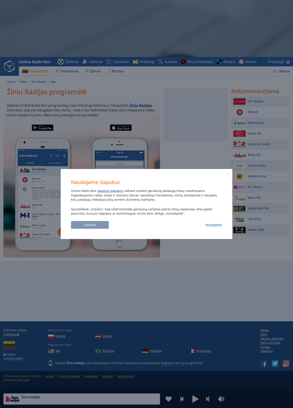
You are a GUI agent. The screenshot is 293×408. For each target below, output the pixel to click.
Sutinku (90, 224)
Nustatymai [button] (213, 225)
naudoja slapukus (110, 191)
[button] (228, 173)
